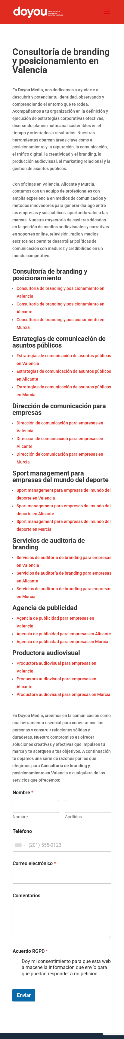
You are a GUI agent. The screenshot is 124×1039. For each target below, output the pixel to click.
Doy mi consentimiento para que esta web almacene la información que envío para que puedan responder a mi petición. (66, 967)
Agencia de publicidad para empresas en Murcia (62, 641)
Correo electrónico (34, 863)
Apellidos (73, 816)
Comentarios (26, 895)
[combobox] (20, 845)
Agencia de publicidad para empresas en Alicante (64, 633)
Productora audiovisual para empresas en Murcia (63, 694)
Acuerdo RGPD (30, 951)
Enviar (24, 995)
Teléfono (22, 831)
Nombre (20, 816)
